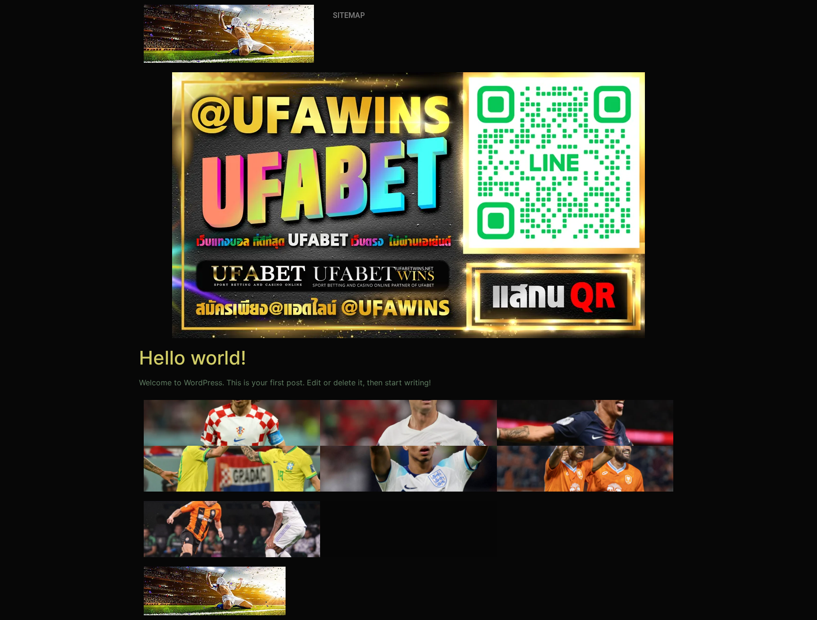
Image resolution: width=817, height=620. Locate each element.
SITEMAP (349, 15)
